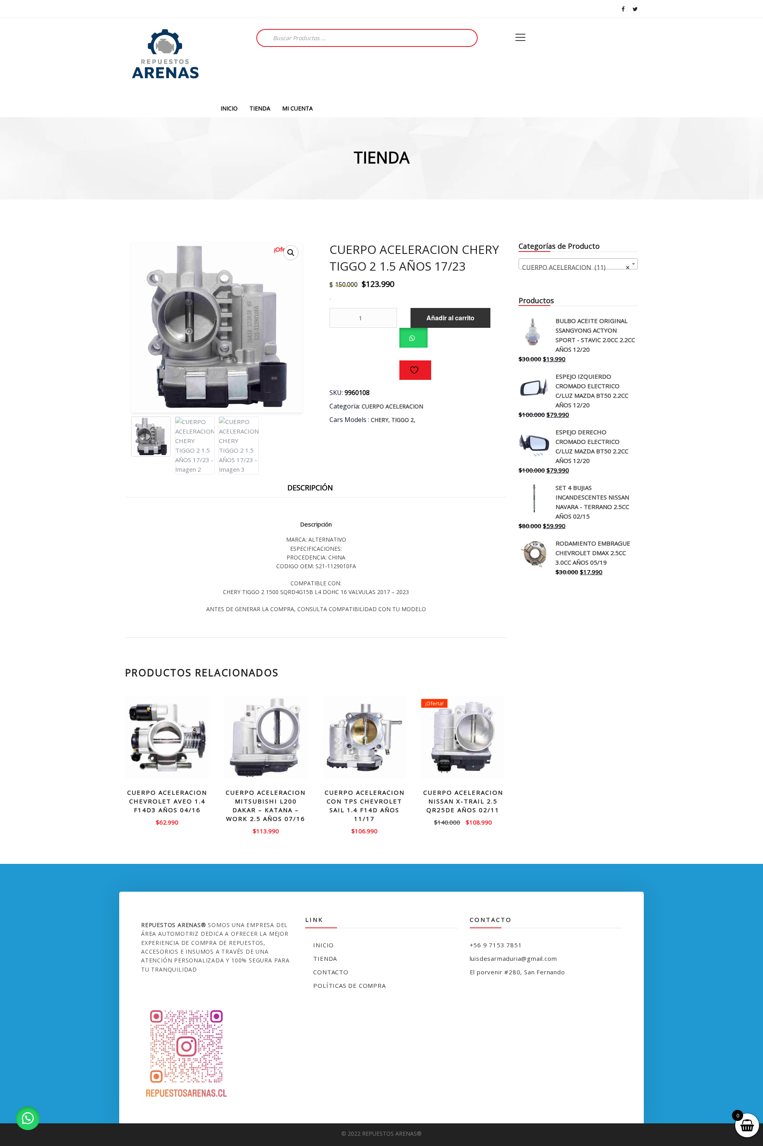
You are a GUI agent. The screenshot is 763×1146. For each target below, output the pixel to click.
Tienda (325, 958)
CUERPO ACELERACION (392, 406)
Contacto (330, 972)
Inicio (323, 945)
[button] (290, 252)
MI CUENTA (297, 108)
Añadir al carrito (450, 317)
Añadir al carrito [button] (167, 821)
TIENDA (260, 108)
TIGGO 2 (402, 420)
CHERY (379, 420)
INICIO (229, 108)
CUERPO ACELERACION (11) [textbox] (575, 267)
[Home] (165, 58)
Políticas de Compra (349, 985)
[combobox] (578, 263)
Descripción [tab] (310, 487)
